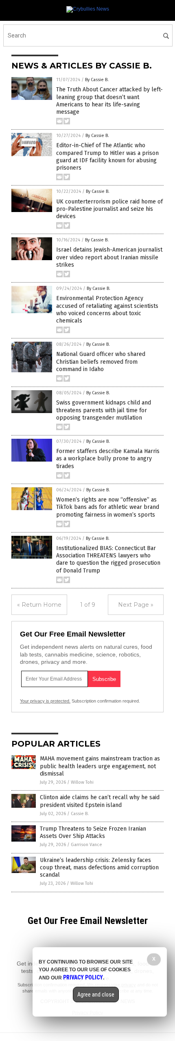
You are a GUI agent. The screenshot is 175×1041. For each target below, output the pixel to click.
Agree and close (95, 994)
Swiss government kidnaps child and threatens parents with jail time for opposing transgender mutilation (103, 410)
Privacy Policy (83, 977)
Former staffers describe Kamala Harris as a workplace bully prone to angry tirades (108, 458)
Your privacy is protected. (45, 700)
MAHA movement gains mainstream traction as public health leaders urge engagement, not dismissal (100, 766)
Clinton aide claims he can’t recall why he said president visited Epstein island (100, 801)
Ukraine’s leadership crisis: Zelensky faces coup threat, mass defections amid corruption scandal (99, 867)
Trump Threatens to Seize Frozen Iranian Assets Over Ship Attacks (93, 832)
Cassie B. (80, 813)
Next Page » (135, 604)
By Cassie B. (97, 79)
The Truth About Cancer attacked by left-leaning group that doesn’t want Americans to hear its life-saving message (109, 100)
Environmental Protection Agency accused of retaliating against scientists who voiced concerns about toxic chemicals (107, 309)
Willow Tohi (82, 782)
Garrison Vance (86, 844)
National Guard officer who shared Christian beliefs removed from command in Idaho (100, 361)
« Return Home (39, 604)
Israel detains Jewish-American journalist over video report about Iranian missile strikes (109, 257)
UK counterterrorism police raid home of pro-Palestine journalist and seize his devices (109, 209)
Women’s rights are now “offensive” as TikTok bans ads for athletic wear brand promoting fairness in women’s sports (107, 507)
